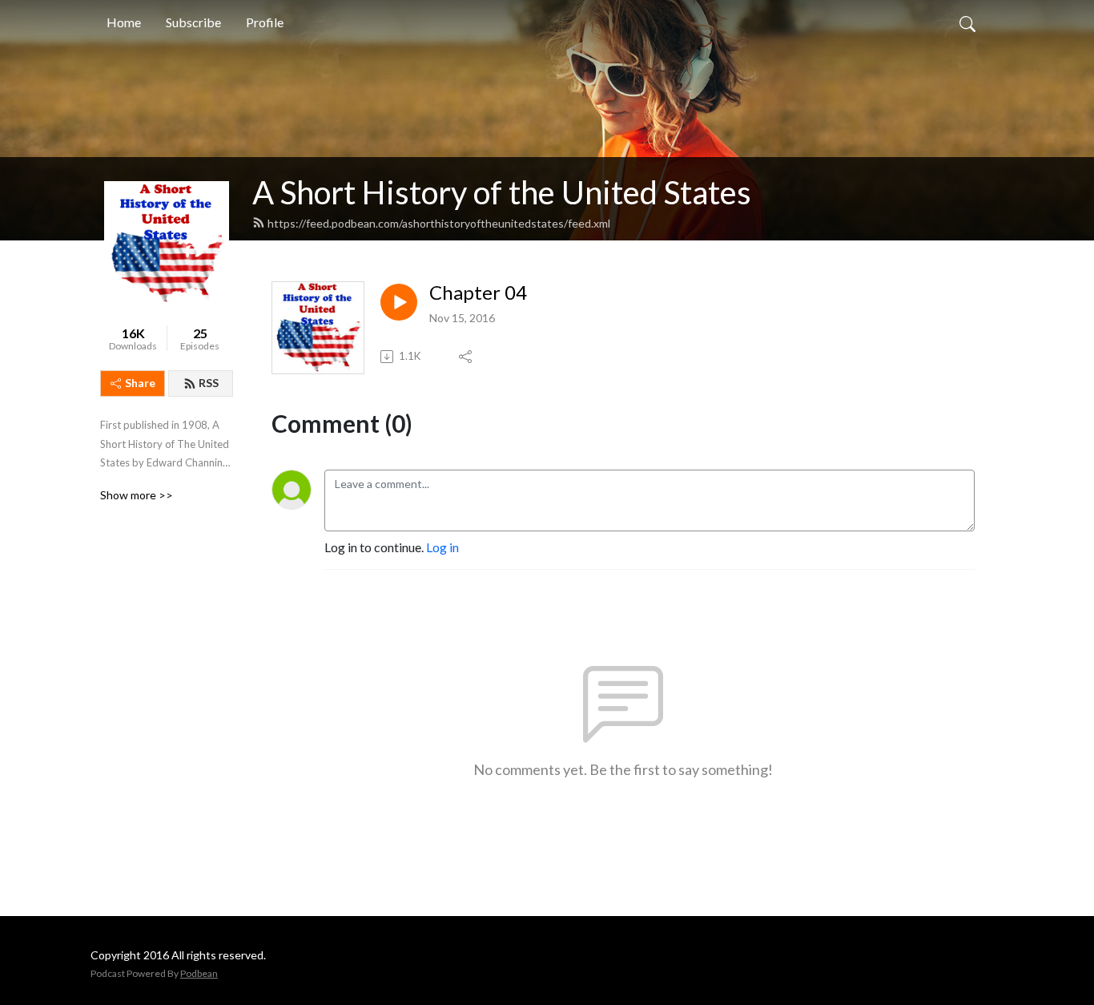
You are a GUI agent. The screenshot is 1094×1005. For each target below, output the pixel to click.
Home (124, 22)
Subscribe (193, 22)
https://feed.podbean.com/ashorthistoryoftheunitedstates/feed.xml (438, 223)
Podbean (199, 973)
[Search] (967, 22)
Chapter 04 (478, 292)
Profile (265, 22)
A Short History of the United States (501, 192)
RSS (209, 382)
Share (140, 382)
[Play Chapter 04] (398, 302)
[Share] (466, 357)
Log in (442, 547)
